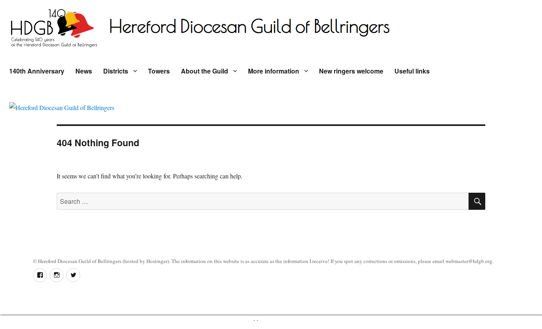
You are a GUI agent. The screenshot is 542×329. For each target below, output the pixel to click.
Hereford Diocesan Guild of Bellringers (79, 261)
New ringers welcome (351, 70)
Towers (159, 70)
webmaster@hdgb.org (469, 261)
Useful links (412, 70)
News (83, 70)
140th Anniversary (36, 70)
